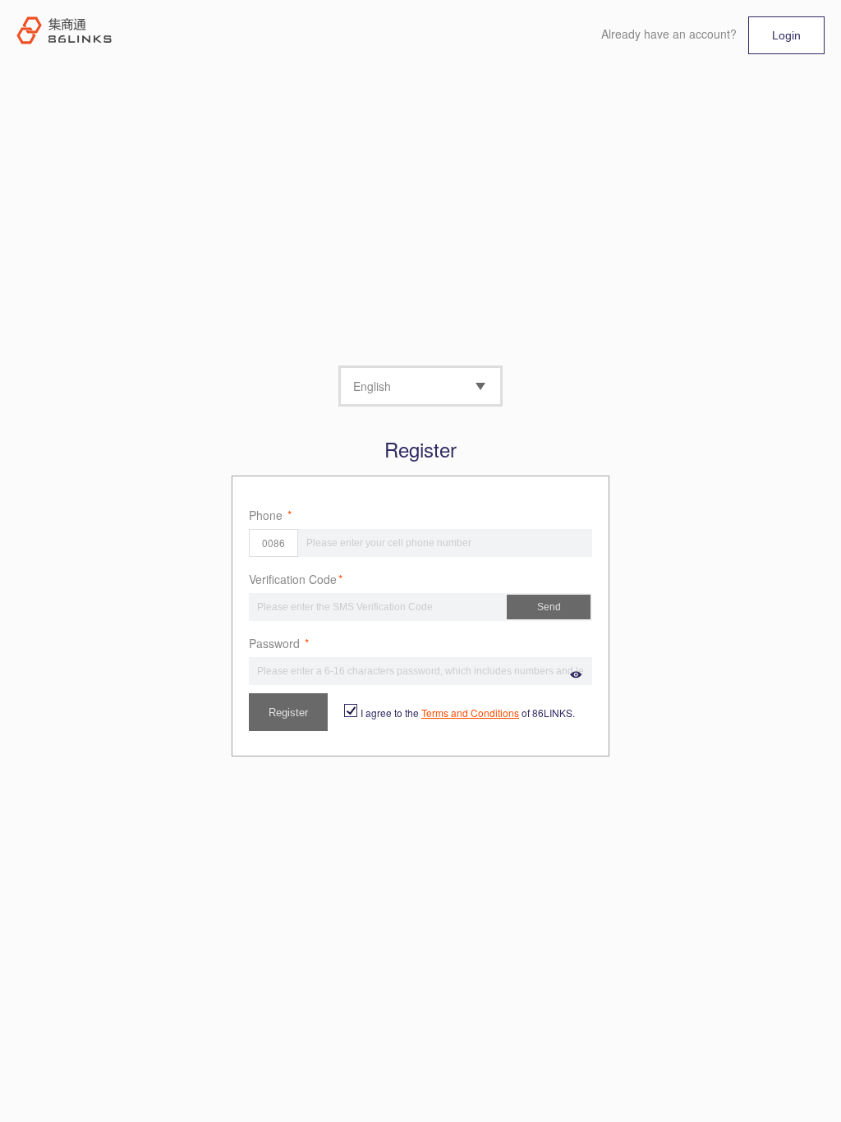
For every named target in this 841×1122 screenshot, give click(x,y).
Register (288, 712)
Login (786, 35)
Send (549, 607)
